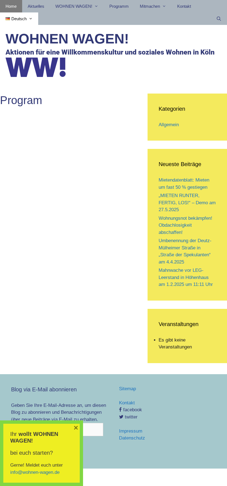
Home (11, 6)
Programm (119, 6)
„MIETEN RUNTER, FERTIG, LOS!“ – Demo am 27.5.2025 (187, 202)
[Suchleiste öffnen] (219, 18)
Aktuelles (36, 6)
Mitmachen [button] (150, 6)
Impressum (130, 431)
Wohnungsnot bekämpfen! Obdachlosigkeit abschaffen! (185, 225)
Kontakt (184, 6)
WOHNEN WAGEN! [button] (73, 6)
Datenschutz (132, 438)
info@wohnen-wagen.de (35, 472)
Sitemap (127, 388)
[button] (19, 18)
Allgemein (169, 124)
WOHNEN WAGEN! (67, 38)
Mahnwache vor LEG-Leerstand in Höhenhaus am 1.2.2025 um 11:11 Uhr (186, 277)
